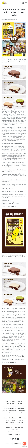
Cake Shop (11, 443)
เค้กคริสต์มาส (21, 422)
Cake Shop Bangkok (14, 429)
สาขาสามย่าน (22, 410)
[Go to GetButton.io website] (24, 446)
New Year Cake (9, 424)
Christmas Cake (19, 427)
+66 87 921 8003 (10, 203)
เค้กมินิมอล (5, 410)
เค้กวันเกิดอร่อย (22, 417)
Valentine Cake (18, 424)
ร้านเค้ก (6, 401)
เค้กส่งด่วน (12, 401)
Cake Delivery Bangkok (14, 434)
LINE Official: (5, 202)
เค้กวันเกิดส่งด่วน (10, 403)
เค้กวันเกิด (4, 417)
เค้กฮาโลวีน (13, 422)
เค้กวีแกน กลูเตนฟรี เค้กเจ (10, 408)
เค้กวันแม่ (6, 422)
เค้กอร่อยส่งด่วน (6, 406)
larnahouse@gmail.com (10, 206)
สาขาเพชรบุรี (19, 413)
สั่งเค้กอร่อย (22, 406)
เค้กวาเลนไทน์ (20, 420)
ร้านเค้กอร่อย (19, 403)
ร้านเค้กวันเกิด (20, 401)
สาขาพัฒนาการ (10, 413)
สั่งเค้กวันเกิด (15, 406)
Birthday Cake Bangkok (14, 431)
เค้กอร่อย (7, 420)
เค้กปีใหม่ (13, 420)
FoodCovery (11, 202)
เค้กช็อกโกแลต (21, 408)
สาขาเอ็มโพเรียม (13, 410)
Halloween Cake (9, 427)
